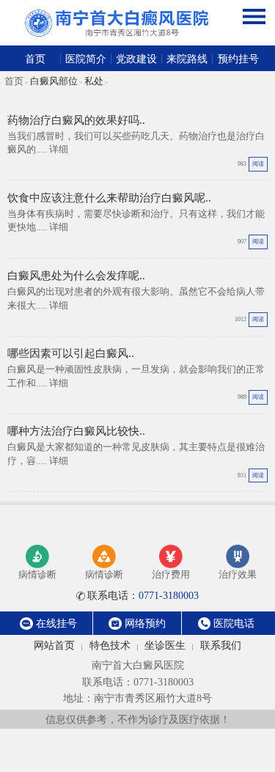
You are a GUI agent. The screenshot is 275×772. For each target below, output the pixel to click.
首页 (35, 59)
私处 (93, 81)
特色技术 (110, 645)
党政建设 (136, 59)
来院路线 (187, 59)
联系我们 (220, 645)
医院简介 (85, 59)
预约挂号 (238, 59)
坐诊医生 (165, 645)
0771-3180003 (143, 595)
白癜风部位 (54, 81)
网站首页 (54, 645)
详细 (58, 149)
